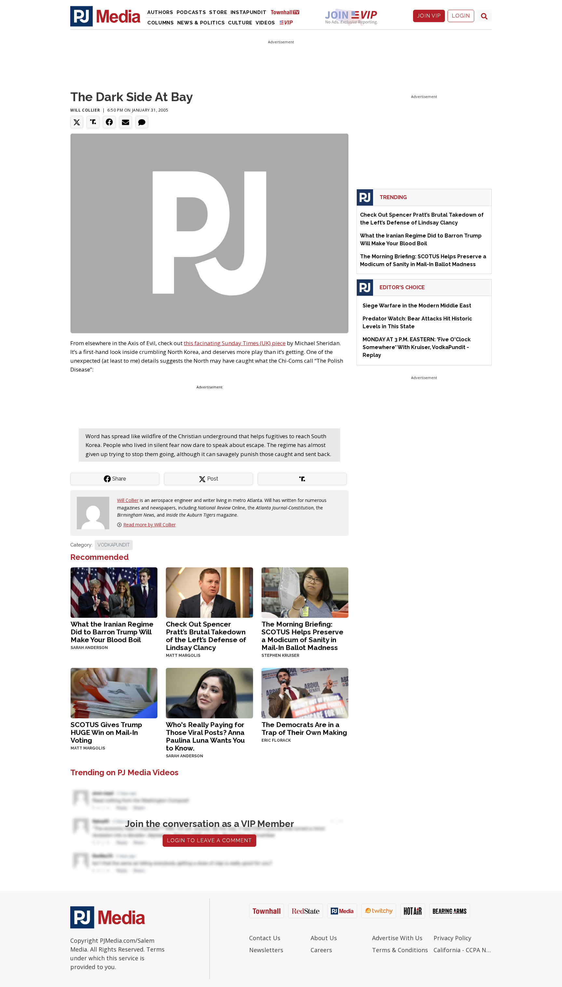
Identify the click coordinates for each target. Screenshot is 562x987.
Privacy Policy (452, 938)
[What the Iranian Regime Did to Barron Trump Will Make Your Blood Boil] (114, 592)
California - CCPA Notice (463, 950)
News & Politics (201, 23)
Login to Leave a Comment (209, 840)
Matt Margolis (183, 655)
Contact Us (264, 938)
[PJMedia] (105, 16)
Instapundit (249, 12)
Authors (160, 12)
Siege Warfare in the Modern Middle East (417, 306)
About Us (324, 938)
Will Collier (85, 110)
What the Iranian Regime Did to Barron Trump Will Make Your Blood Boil (112, 632)
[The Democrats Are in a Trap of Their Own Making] (304, 692)
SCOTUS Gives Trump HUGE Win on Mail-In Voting (106, 732)
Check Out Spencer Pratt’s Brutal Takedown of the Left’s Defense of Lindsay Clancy (206, 636)
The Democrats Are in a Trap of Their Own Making (304, 729)
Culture (240, 23)
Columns (160, 23)
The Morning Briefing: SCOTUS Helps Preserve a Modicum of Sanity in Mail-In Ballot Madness (302, 636)
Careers (321, 950)
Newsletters (266, 950)
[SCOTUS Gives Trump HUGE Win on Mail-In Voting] (114, 692)
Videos (265, 23)
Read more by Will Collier (149, 524)
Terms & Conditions (400, 950)
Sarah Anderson (89, 647)
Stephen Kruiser (280, 655)
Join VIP (429, 16)
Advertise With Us (397, 938)
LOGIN (461, 16)
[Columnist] (95, 512)
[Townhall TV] (287, 11)
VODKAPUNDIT (114, 545)
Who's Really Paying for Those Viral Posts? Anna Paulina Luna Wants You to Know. (205, 736)
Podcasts (191, 12)
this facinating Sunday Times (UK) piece (235, 343)
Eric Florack (276, 740)
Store (218, 12)
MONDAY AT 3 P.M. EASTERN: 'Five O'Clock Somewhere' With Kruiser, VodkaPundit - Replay (417, 347)
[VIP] (286, 22)
